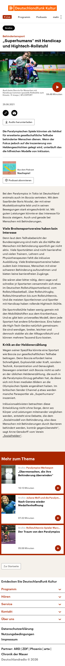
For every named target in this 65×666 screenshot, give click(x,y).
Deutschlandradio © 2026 (19, 659)
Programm (24, 17)
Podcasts (41, 17)
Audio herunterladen (20, 122)
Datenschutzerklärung (17, 628)
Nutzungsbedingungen (17, 634)
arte (47, 649)
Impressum (9, 639)
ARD (18, 649)
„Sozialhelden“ (12, 435)
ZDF (26, 649)
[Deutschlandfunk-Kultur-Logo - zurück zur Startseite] (32, 8)
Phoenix (36, 649)
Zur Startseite (11, 566)
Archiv (8, 28)
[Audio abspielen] (57, 87)
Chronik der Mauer (14, 654)
